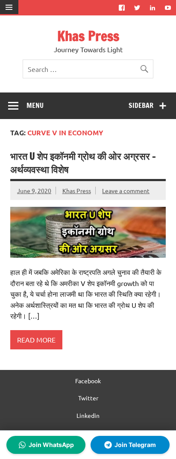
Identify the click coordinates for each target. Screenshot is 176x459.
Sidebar (141, 105)
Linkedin (88, 415)
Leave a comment (126, 190)
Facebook (88, 381)
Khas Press (88, 36)
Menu (35, 105)
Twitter (88, 398)
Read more (36, 339)
